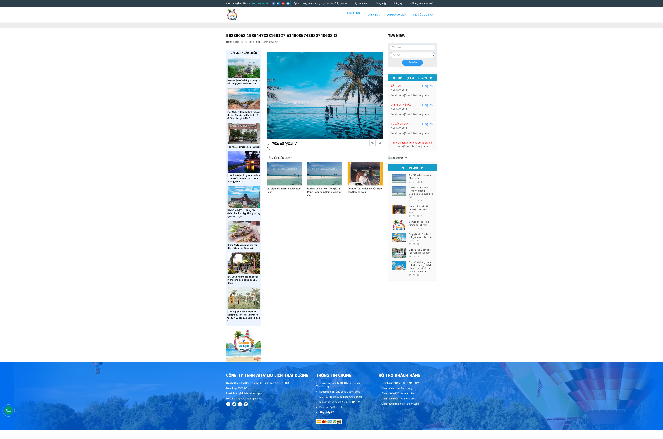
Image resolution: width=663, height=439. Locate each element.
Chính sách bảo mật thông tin (398, 398)
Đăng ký (398, 3)
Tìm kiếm (412, 62)
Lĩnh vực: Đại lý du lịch (331, 407)
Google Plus (240, 404)
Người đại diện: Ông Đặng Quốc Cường (339, 391)
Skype (426, 86)
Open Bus (374, 14)
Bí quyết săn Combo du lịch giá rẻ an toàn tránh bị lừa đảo (420, 237)
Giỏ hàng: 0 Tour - (421, 3)
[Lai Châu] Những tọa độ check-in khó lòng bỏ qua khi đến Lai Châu (243, 279)
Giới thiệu (353, 13)
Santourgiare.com (428, 434)
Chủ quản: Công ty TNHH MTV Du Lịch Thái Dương (338, 385)
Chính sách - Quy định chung (397, 388)
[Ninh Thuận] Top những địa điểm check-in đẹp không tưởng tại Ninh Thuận (243, 213)
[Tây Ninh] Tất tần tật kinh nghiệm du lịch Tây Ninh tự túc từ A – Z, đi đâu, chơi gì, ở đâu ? (243, 115)
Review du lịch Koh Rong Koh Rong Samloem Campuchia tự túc (324, 192)
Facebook (273, 3)
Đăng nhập (381, 3)
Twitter (288, 3)
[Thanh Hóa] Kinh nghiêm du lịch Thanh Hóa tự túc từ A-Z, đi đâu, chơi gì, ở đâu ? (243, 178)
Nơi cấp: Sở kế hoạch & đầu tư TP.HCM (339, 402)
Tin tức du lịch (423, 14)
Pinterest (283, 3)
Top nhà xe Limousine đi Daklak (243, 147)
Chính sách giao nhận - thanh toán (400, 403)
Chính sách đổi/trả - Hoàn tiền (398, 393)
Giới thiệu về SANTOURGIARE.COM (400, 383)
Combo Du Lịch (396, 14)
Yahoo (431, 86)
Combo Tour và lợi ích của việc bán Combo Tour (419, 209)
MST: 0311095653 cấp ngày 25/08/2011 (341, 396)
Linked (278, 3)
